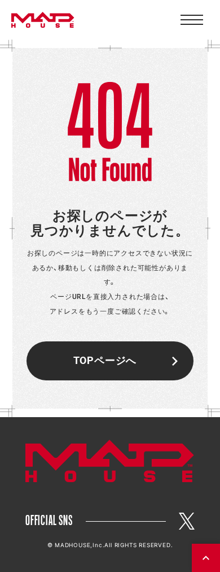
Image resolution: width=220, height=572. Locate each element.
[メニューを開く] (192, 20)
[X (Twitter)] (187, 521)
